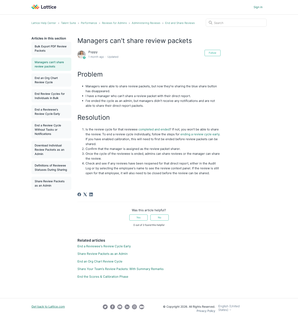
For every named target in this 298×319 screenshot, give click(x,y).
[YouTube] (119, 308)
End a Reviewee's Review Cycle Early (47, 111)
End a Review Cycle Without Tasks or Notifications (48, 129)
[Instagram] (134, 308)
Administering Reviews (146, 23)
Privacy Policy (206, 311)
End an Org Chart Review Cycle (46, 80)
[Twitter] (105, 308)
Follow (212, 52)
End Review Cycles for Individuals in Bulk (50, 96)
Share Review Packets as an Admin (50, 183)
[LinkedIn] (91, 194)
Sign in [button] (258, 7)
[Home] (43, 8)
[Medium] (141, 308)
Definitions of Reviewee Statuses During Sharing (51, 167)
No (159, 217)
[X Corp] (85, 194)
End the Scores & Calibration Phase (102, 276)
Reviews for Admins (114, 23)
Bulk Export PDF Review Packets (51, 48)
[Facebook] (79, 194)
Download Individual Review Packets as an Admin (49, 150)
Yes (138, 217)
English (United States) (229, 308)
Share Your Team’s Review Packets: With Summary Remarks (120, 269)
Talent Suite (69, 23)
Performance (89, 23)
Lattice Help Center (43, 23)
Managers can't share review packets (49, 64)
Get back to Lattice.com (48, 306)
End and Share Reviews (180, 23)
